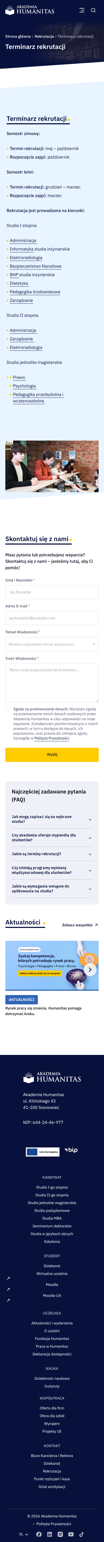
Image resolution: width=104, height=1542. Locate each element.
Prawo (19, 377)
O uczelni (52, 1330)
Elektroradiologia (26, 257)
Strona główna (18, 36)
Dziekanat (52, 1265)
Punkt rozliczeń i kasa (52, 1479)
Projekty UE (52, 1431)
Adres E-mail (17, 606)
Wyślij (52, 754)
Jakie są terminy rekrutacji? (36, 853)
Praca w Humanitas (52, 1346)
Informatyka (22, 249)
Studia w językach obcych (52, 1233)
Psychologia (25, 386)
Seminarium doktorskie (52, 1226)
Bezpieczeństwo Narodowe (36, 266)
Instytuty (52, 1386)
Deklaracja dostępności (52, 1354)
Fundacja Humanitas (52, 1338)
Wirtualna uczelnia (52, 1273)
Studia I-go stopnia (52, 1187)
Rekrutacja (45, 36)
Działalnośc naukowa (51, 1378)
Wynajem (52, 1423)
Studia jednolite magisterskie (52, 1202)
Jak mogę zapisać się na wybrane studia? (41, 819)
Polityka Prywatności (54, 1523)
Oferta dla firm (52, 1408)
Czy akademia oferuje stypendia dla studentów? (44, 837)
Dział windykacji (52, 1486)
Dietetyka (19, 283)
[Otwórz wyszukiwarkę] (93, 10)
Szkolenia (52, 1241)
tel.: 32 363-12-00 (41, 1129)
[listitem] (39, 1534)
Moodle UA (52, 1295)
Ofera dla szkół (52, 1415)
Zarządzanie (21, 300)
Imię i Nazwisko (20, 580)
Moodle (52, 1284)
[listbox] (52, 644)
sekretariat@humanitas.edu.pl (52, 1135)
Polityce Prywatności (51, 738)
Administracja (23, 240)
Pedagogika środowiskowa (35, 292)
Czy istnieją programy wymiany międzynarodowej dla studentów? (42, 870)
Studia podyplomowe (52, 1210)
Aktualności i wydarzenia (52, 1323)
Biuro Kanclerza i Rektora (52, 1455)
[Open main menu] (82, 10)
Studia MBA (52, 1218)
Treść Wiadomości (22, 658)
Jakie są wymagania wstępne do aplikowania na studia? (40, 888)
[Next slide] (90, 969)
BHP (14, 274)
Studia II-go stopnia (52, 1195)
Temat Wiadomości (22, 632)
